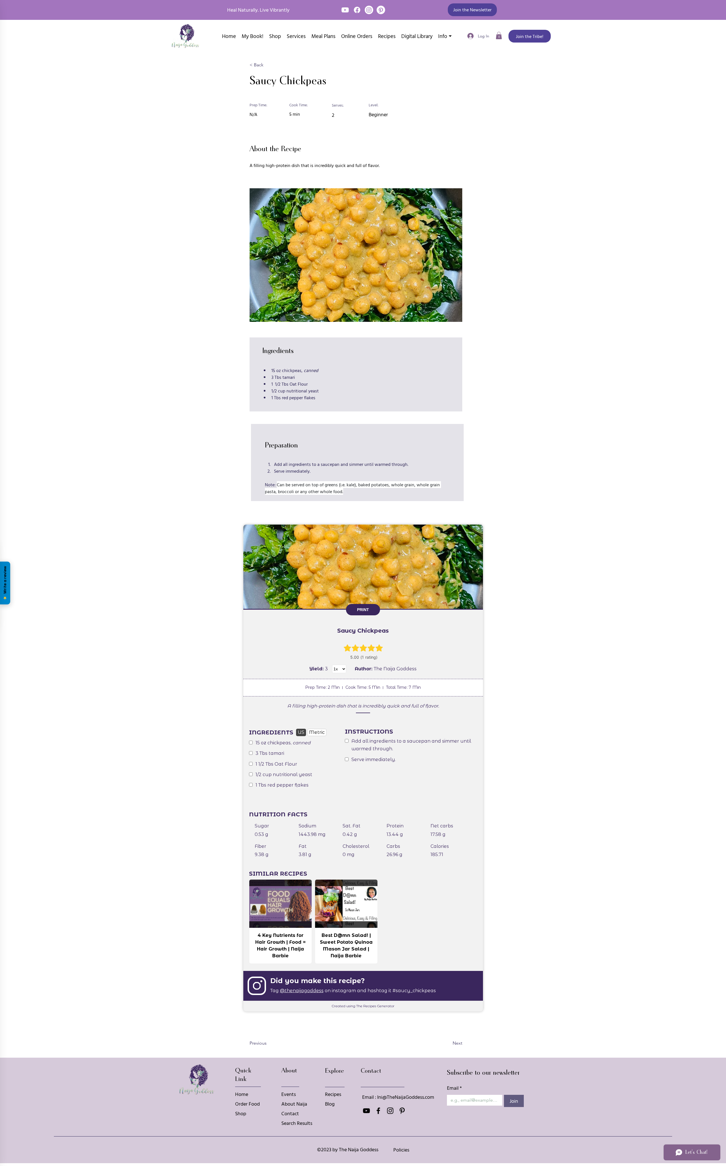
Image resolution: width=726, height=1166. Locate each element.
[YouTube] (345, 10)
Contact (290, 1113)
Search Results (296, 1123)
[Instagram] (369, 10)
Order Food (247, 1104)
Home (241, 1094)
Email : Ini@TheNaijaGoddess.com (398, 1097)
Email (454, 1088)
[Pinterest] (381, 10)
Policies (401, 1150)
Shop (240, 1113)
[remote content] (363, 768)
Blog (330, 1104)
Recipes (333, 1094)
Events (288, 1094)
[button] (472, 9)
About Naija (294, 1104)
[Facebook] (357, 10)
